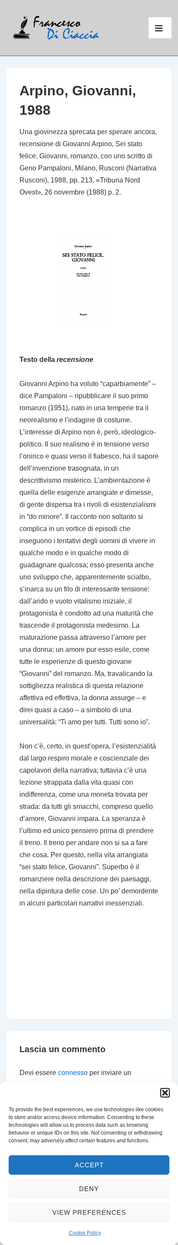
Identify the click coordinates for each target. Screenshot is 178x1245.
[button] (165, 1092)
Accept (89, 1165)
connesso (73, 1072)
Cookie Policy (85, 1233)
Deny (89, 1188)
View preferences (89, 1212)
